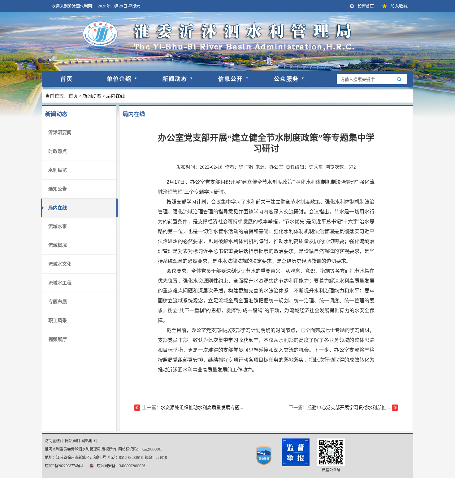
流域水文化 (60, 264)
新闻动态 (174, 79)
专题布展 (57, 301)
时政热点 (57, 151)
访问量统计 (54, 441)
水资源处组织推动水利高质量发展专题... (202, 407)
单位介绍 (119, 79)
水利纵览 (57, 170)
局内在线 (115, 96)
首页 (66, 79)
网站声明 (72, 441)
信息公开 (230, 79)
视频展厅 (57, 339)
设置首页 (366, 6)
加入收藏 (399, 6)
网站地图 (88, 441)
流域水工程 (60, 282)
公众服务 (286, 79)
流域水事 (57, 226)
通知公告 (57, 189)
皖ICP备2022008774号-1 (64, 466)
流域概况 (57, 245)
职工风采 (57, 320)
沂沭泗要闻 (60, 132)
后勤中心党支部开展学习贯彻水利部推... (348, 407)
